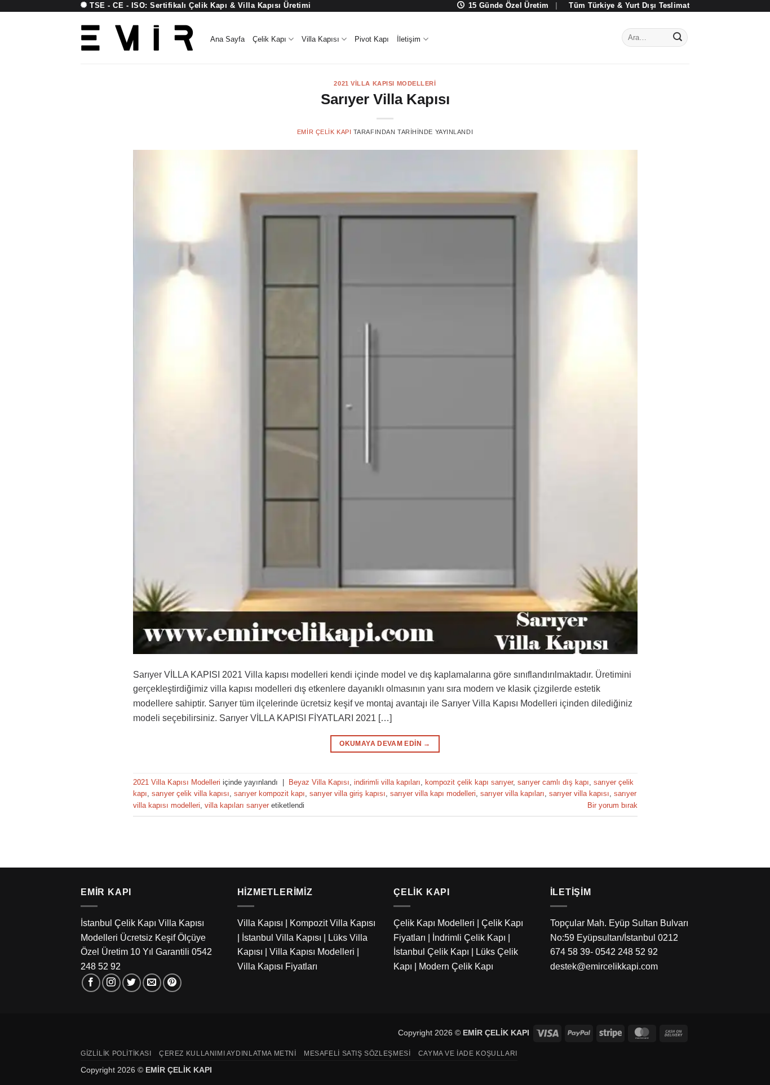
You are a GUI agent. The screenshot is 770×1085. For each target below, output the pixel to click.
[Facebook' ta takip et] (91, 982)
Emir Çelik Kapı (324, 131)
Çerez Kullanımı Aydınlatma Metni (228, 1053)
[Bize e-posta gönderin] (152, 982)
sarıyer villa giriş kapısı (347, 793)
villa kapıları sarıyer (237, 805)
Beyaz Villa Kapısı (319, 782)
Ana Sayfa (227, 39)
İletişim (409, 39)
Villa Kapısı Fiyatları (277, 966)
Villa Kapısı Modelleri (312, 952)
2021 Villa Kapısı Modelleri (385, 83)
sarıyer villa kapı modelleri (433, 793)
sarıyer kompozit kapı (269, 793)
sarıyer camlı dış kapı (553, 782)
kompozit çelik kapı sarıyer (469, 782)
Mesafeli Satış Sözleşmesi (357, 1053)
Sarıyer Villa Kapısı (385, 99)
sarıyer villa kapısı (579, 793)
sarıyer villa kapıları (512, 793)
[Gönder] (677, 37)
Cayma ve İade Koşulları (467, 1053)
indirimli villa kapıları (387, 782)
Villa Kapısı (320, 39)
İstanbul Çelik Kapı (431, 952)
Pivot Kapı (372, 39)
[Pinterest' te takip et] (172, 982)
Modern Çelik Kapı (456, 966)
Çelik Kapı (269, 39)
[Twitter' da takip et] (131, 982)
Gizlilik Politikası (116, 1053)
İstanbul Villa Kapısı (281, 937)
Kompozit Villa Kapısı (332, 923)
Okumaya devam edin (384, 744)
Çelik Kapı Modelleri (434, 923)
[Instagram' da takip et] (111, 982)
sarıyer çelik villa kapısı (190, 793)
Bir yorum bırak (612, 805)
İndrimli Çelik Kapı (469, 937)
